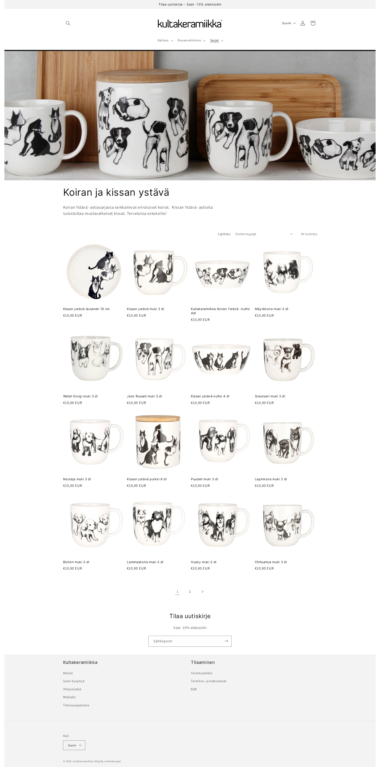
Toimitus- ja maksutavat (209, 681)
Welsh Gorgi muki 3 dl (80, 396)
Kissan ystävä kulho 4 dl (210, 396)
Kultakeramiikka (83, 761)
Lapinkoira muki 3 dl (271, 479)
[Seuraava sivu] (202, 591)
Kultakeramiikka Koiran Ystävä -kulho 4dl (220, 311)
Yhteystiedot (72, 689)
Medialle (69, 697)
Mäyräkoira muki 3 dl (271, 309)
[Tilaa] (226, 641)
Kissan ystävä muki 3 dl (145, 309)
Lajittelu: (224, 234)
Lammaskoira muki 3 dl (145, 562)
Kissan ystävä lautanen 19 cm (86, 309)
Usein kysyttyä (73, 681)
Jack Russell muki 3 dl (144, 396)
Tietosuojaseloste (76, 705)
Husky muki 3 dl (203, 562)
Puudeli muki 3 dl (204, 479)
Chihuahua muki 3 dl (271, 562)
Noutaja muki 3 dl (77, 479)
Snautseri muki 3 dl (270, 396)
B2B (194, 689)
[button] (68, 23)
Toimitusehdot (201, 673)
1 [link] (178, 591)
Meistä (68, 673)
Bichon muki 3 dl (76, 562)
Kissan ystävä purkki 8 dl (147, 479)
